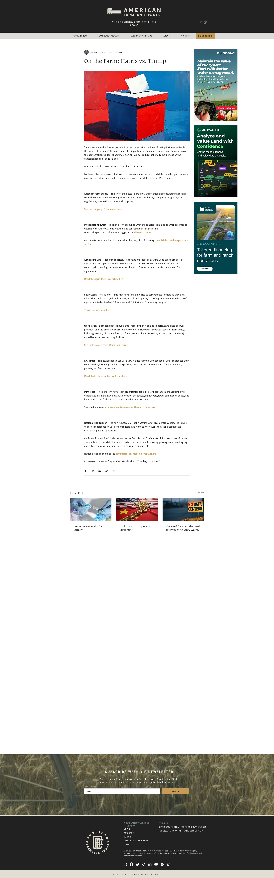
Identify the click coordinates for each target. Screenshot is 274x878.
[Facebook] (131, 864)
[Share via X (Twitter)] (92, 471)
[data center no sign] (183, 509)
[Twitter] (138, 864)
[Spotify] (162, 864)
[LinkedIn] (150, 864)
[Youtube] (156, 864)
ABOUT (127, 836)
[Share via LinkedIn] (99, 471)
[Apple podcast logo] (168, 864)
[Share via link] (106, 471)
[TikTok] (144, 864)
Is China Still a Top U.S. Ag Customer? (135, 528)
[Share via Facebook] (85, 471)
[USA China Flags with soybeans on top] (137, 509)
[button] (205, 22)
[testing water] (90, 509)
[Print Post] (113, 471)
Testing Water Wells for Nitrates (87, 528)
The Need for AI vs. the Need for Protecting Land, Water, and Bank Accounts (183, 528)
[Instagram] (125, 864)
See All (201, 492)
